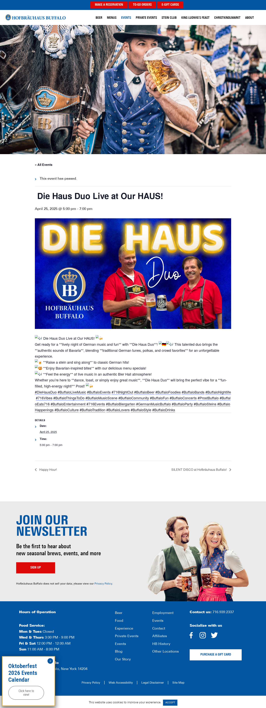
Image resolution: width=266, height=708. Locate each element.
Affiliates (159, 636)
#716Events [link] (95, 403)
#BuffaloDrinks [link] (163, 409)
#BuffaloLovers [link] (118, 409)
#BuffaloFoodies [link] (168, 391)
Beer (118, 613)
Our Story (123, 659)
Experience (124, 629)
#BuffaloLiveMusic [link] (72, 391)
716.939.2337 (223, 612)
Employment (163, 613)
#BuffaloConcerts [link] (183, 397)
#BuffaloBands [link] (193, 391)
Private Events (126, 636)
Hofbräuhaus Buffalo (35, 17)
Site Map (178, 682)
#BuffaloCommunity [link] (133, 397)
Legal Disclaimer (152, 682)
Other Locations (165, 652)
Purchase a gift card (215, 654)
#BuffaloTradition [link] (92, 409)
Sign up (35, 567)
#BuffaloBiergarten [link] (120, 403)
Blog (118, 652)
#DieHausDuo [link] (46, 391)
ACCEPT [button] (170, 702)
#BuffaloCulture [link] (67, 409)
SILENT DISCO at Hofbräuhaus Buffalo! (199, 469)
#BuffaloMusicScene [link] (101, 397)
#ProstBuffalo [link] (208, 397)
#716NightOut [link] (122, 391)
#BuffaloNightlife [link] (218, 391)
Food (119, 621)
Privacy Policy (103, 583)
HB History (161, 644)
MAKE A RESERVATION (109, 4)
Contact (158, 629)
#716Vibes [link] (44, 397)
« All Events (43, 164)
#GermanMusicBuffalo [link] (153, 403)
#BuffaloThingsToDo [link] (69, 397)
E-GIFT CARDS (170, 4)
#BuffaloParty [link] (182, 403)
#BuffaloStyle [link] (141, 409)
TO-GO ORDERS (142, 4)
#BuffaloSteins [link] (205, 403)
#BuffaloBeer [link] (144, 391)
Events (120, 644)
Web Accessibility (121, 682)
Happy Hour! (48, 469)
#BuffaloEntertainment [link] (68, 403)
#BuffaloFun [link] (159, 397)
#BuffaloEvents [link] (99, 391)
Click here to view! (26, 692)
